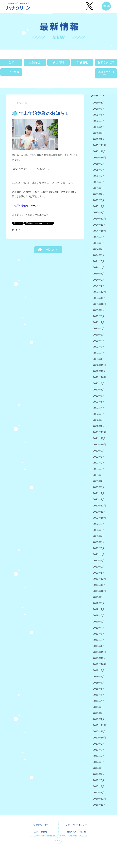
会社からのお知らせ (76, 831)
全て (11, 62)
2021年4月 (99, 481)
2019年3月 (99, 634)
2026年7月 (99, 108)
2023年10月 (99, 304)
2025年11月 (99, 151)
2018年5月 (99, 695)
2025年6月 (99, 182)
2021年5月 (99, 475)
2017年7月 (99, 756)
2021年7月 (99, 463)
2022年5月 (99, 402)
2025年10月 (99, 157)
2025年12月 (99, 145)
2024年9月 (99, 237)
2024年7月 (99, 249)
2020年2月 (99, 566)
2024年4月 (99, 267)
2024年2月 (99, 279)
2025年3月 (99, 200)
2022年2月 (99, 420)
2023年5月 (99, 334)
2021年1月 (99, 499)
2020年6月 (99, 542)
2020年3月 (99, 560)
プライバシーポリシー (76, 824)
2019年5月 (99, 621)
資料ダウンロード (106, 73)
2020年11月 (99, 511)
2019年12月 (99, 579)
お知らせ (34, 62)
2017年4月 (99, 774)
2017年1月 (99, 792)
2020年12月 (99, 505)
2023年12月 (99, 292)
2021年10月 (99, 444)
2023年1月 (99, 359)
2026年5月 (99, 121)
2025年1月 (99, 212)
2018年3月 (99, 707)
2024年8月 (99, 243)
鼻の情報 (58, 62)
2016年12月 (99, 798)
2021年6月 (99, 469)
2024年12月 (99, 218)
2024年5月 (99, 261)
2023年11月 (99, 298)
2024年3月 (99, 273)
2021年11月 (99, 438)
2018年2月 (99, 713)
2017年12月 (99, 725)
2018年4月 (99, 701)
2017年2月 (99, 786)
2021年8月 (99, 456)
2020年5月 (99, 548)
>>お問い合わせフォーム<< (26, 205)
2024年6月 (99, 255)
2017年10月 (99, 737)
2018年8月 (99, 676)
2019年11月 (99, 585)
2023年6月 (99, 328)
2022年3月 (99, 414)
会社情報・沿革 (40, 824)
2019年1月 (99, 646)
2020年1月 (99, 572)
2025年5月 (99, 188)
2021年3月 (99, 487)
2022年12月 (99, 365)
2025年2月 (99, 206)
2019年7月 (99, 609)
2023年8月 (99, 316)
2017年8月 (99, 750)
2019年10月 (99, 591)
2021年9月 (99, 450)
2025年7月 (99, 176)
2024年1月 (99, 286)
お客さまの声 (106, 62)
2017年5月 (99, 768)
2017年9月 (99, 743)
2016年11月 (99, 804)
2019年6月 (99, 615)
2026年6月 (99, 115)
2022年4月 (99, 408)
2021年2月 (99, 493)
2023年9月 (99, 310)
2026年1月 (99, 139)
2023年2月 (99, 353)
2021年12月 (99, 432)
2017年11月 (99, 731)
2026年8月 (99, 102)
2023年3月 (99, 347)
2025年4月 (99, 194)
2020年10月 (99, 518)
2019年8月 (99, 603)
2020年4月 (99, 554)
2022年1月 (99, 426)
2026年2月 (99, 133)
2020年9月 (99, 524)
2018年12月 (99, 652)
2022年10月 (99, 377)
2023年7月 (99, 322)
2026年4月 (99, 127)
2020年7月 (99, 536)
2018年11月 (99, 658)
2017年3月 (99, 780)
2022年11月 (99, 371)
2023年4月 (99, 340)
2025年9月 (99, 163)
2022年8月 (99, 389)
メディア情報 (11, 72)
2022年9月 (99, 383)
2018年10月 (99, 664)
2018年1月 (99, 719)
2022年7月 (99, 395)
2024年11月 (99, 224)
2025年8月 (99, 170)
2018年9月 (99, 670)
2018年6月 (99, 688)
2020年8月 (99, 530)
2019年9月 (99, 597)
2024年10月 (99, 231)
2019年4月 (99, 627)
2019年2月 (99, 640)
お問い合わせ (40, 831)
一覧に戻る (52, 249)
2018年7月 (99, 682)
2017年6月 (99, 762)
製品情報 (82, 62)
